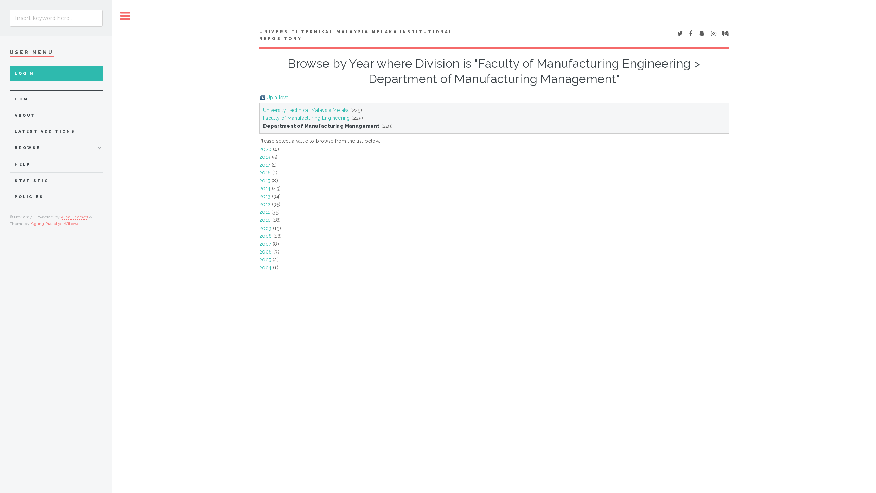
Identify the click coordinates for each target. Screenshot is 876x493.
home (23, 99)
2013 (265, 196)
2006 (265, 252)
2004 (265, 267)
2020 (265, 149)
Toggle (125, 16)
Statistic (32, 181)
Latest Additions (45, 131)
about (25, 115)
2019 (265, 157)
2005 (265, 259)
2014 (265, 188)
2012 (265, 204)
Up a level (278, 97)
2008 (265, 236)
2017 (264, 165)
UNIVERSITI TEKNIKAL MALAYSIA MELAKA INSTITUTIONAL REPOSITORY (356, 35)
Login (24, 73)
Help (22, 164)
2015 (264, 180)
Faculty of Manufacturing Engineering (306, 118)
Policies (29, 197)
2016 (265, 173)
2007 (265, 244)
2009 (265, 228)
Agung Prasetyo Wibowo (55, 223)
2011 (264, 212)
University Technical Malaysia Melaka (306, 110)
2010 (265, 220)
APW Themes (74, 217)
